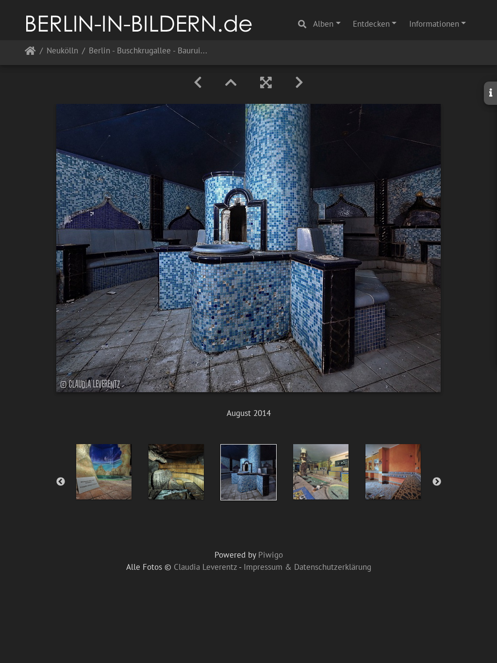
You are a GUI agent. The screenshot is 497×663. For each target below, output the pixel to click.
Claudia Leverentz (205, 567)
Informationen (434, 23)
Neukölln (62, 51)
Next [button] (437, 482)
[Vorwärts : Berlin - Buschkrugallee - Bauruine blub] (299, 82)
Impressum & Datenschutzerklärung (307, 567)
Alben (323, 23)
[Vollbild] (265, 82)
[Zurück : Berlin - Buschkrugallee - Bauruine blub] (198, 82)
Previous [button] (61, 482)
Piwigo (270, 554)
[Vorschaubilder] (231, 82)
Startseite (30, 53)
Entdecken (371, 23)
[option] (104, 472)
